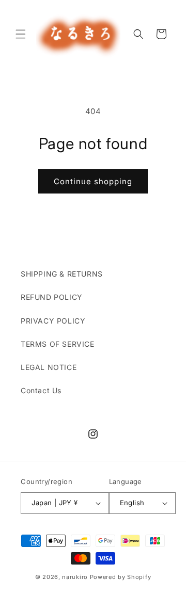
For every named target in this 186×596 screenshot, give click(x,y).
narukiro (75, 577)
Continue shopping (93, 181)
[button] (20, 34)
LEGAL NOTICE (48, 367)
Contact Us (41, 390)
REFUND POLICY (52, 297)
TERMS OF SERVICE (58, 344)
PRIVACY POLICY (53, 320)
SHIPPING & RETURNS (62, 273)
